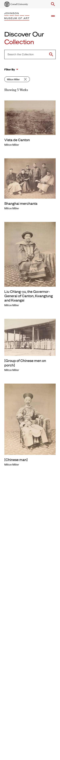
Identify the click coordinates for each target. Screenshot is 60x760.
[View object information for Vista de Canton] (30, 117)
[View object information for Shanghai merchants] (30, 178)
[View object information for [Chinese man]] (30, 419)
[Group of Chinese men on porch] (25, 362)
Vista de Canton (17, 139)
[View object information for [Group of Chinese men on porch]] (30, 337)
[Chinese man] (16, 459)
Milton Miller (13, 79)
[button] (52, 4)
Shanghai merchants (20, 203)
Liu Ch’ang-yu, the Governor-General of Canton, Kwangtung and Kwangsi (28, 296)
